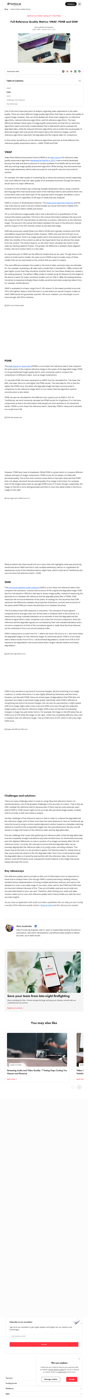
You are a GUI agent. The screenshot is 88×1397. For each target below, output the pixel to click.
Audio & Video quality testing (20, 9)
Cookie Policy (61, 1372)
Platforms (10, 1388)
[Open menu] (79, 4)
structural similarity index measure (23, 587)
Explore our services (14, 1008)
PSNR (9, 92)
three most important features (59, 203)
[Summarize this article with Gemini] (71, 71)
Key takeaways (12, 104)
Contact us (71, 4)
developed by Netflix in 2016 (42, 160)
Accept (71, 1379)
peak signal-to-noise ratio (19, 366)
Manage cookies (50, 1379)
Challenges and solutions (16, 100)
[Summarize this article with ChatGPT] (63, 71)
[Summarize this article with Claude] (67, 71)
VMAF (9, 88)
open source (55, 157)
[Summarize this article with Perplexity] (75, 71)
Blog (6, 9)
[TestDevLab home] (14, 4)
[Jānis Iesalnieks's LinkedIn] (35, 926)
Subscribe (44, 1344)
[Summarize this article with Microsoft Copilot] (79, 71)
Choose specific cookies (56, 1370)
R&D (8, 1394)
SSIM (8, 96)
